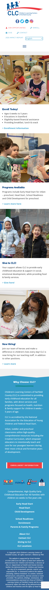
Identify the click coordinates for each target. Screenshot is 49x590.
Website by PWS (38, 555)
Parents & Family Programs (24, 526)
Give (10, 33)
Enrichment (24, 522)
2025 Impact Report (14, 38)
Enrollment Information (25, 465)
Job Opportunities (17, 28)
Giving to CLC (24, 542)
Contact (23, 33)
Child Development (24, 511)
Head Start (24, 507)
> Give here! (8, 282)
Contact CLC (24, 538)
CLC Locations (24, 546)
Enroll (36, 28)
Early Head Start (24, 503)
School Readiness (24, 518)
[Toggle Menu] (24, 46)
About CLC (24, 534)
